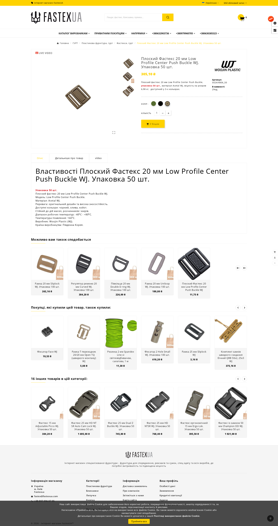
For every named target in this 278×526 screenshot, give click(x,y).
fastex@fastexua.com (46, 496)
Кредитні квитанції (171, 495)
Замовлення (167, 490)
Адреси (164, 500)
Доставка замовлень (135, 486)
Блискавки (92, 490)
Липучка (91, 495)
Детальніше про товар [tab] (69, 158)
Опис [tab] (40, 158)
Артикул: (217, 79)
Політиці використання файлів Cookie (177, 516)
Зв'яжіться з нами (133, 495)
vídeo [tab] (98, 158)
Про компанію (131, 490)
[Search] (168, 17)
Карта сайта (130, 500)
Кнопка (90, 500)
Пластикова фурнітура (99, 486)
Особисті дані (167, 486)
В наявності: (218, 86)
